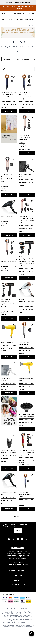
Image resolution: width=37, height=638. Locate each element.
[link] (29, 13)
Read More (18, 52)
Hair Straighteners (22, 59)
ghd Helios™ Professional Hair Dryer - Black (8, 492)
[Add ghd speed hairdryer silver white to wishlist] (14, 363)
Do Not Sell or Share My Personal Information (18, 565)
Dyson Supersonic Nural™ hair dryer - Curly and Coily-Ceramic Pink (9, 259)
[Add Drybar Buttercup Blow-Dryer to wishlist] (32, 363)
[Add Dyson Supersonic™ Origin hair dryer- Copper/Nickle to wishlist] (32, 325)
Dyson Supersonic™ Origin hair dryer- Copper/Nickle (25, 342)
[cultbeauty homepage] (18, 13)
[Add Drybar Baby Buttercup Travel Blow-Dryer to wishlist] (14, 325)
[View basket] (32, 13)
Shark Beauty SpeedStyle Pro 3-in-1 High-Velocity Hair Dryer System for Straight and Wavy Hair (26, 261)
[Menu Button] (2, 13)
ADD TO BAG (9, 111)
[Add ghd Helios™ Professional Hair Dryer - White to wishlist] (32, 284)
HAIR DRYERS (18, 41)
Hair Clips (6, 59)
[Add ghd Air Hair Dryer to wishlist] (14, 201)
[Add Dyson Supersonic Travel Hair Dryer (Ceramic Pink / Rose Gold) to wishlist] (14, 159)
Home (3, 19)
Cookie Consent (18, 562)
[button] (9, 129)
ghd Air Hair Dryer (7, 216)
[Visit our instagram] (18, 539)
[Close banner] (32, 28)
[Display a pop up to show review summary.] (16, 105)
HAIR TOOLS (19, 19)
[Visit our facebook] (9, 539)
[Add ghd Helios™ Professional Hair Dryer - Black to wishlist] (14, 475)
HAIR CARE (10, 19)
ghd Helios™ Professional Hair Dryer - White (26, 302)
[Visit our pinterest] (26, 539)
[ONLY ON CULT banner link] (9, 410)
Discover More (18, 36)
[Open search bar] (5, 13)
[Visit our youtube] (22, 539)
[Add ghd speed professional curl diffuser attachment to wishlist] (32, 399)
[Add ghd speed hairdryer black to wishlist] (32, 159)
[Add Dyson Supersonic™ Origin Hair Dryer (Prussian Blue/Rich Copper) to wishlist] (32, 475)
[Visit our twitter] (13, 539)
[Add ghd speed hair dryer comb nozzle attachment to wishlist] (14, 435)
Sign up (17, 530)
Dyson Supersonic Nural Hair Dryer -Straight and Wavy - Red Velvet (26, 453)
